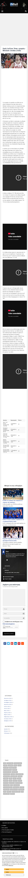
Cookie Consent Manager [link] (7, 852)
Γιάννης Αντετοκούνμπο (8, 787)
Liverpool (12, 774)
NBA (12, 572)
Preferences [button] (10, 865)
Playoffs (5, 765)
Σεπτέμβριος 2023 (8, 702)
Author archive (7, 560)
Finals (10, 780)
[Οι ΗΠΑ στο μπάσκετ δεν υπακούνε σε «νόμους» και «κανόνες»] (13, 494)
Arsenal (20, 780)
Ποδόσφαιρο (7, 733)
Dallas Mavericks (19, 782)
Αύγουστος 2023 (7, 704)
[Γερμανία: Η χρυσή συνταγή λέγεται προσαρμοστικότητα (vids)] (13, 532)
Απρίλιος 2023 (7, 712)
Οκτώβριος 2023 (7, 700)
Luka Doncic (12, 782)
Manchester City (6, 774)
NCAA (10, 778)
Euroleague (6, 778)
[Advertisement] (14, 29)
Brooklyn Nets (16, 787)
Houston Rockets (14, 776)
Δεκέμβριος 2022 (7, 720)
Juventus (20, 776)
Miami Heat (6, 782)
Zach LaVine (16, 572)
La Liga (19, 765)
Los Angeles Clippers (16, 791)
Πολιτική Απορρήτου (7, 832)
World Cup (9, 791)
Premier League (10, 763)
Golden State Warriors (7, 769)
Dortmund (15, 780)
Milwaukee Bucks (13, 767)
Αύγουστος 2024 (7, 698)
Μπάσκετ (7, 570)
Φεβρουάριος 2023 (8, 716)
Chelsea (19, 778)
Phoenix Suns (21, 789)
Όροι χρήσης (5, 827)
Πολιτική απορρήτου (9, 624)
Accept (7, 869)
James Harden (6, 793)
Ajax (22, 791)
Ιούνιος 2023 (7, 708)
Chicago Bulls (8, 572)
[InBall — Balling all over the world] (14, 4)
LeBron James (6, 789)
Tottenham (6, 780)
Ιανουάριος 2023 (7, 718)
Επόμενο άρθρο (8, 578)
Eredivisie (12, 793)
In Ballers (4, 825)
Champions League (18, 763)
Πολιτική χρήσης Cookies (8, 829)
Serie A (15, 765)
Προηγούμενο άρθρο (9, 576)
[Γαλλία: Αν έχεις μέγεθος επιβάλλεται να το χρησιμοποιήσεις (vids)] (13, 513)
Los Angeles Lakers (19, 774)
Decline (7, 872)
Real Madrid (6, 767)
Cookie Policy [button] (5, 864)
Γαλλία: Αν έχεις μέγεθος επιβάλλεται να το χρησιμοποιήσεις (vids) (12, 846)
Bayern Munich (6, 776)
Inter (4, 791)
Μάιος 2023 (6, 710)
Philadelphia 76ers (14, 789)
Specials (5, 729)
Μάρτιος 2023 (7, 714)
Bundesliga (10, 765)
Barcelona (14, 769)
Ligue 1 (14, 778)
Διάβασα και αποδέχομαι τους (13, 623)
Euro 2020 (21, 787)
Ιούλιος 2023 (7, 706)
